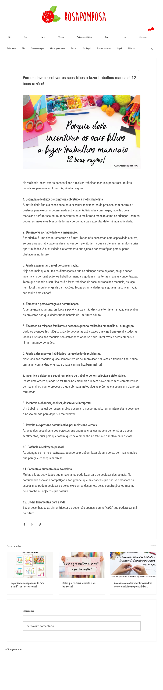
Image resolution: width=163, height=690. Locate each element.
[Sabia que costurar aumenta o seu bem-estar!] (82, 565)
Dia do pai (87, 48)
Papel (119, 48)
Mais (130, 48)
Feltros (73, 48)
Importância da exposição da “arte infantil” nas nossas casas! (27, 584)
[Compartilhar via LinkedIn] (32, 524)
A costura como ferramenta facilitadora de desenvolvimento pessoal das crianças (133, 584)
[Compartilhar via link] (39, 524)
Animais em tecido (104, 48)
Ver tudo (153, 545)
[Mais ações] (139, 70)
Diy (23, 48)
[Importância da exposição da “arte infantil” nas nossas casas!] (30, 565)
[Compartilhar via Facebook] (24, 524)
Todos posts (11, 48)
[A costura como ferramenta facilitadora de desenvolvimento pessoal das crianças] (133, 565)
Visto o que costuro (57, 48)
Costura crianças (37, 48)
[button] (151, 29)
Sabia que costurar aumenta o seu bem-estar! (79, 584)
